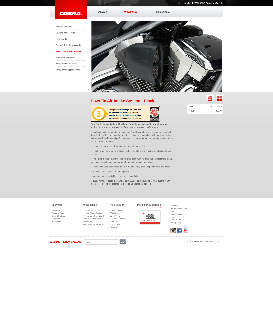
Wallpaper (114, 227)
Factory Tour (115, 224)
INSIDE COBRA (163, 12)
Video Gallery (115, 213)
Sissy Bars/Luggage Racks (68, 70)
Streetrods (56, 219)
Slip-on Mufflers (58, 213)
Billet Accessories (64, 27)
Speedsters (56, 222)
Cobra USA (71, 9)
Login (172, 217)
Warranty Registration (178, 208)
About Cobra (115, 216)
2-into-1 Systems (58, 216)
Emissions (174, 205)
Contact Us (174, 211)
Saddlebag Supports (65, 57)
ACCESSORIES (130, 12)
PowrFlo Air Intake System (93, 219)
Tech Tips (114, 222)
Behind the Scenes (117, 219)
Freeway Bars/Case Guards (68, 45)
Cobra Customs (116, 210)
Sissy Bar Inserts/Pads (66, 64)
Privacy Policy (175, 223)
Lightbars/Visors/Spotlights (93, 213)
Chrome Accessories (65, 33)
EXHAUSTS (103, 12)
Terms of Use (175, 220)
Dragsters (56, 210)
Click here (156, 207)
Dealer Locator (176, 214)
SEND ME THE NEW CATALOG (66, 242)
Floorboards (61, 39)
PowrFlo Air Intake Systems (68, 51)
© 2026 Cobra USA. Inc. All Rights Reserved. (204, 241)
